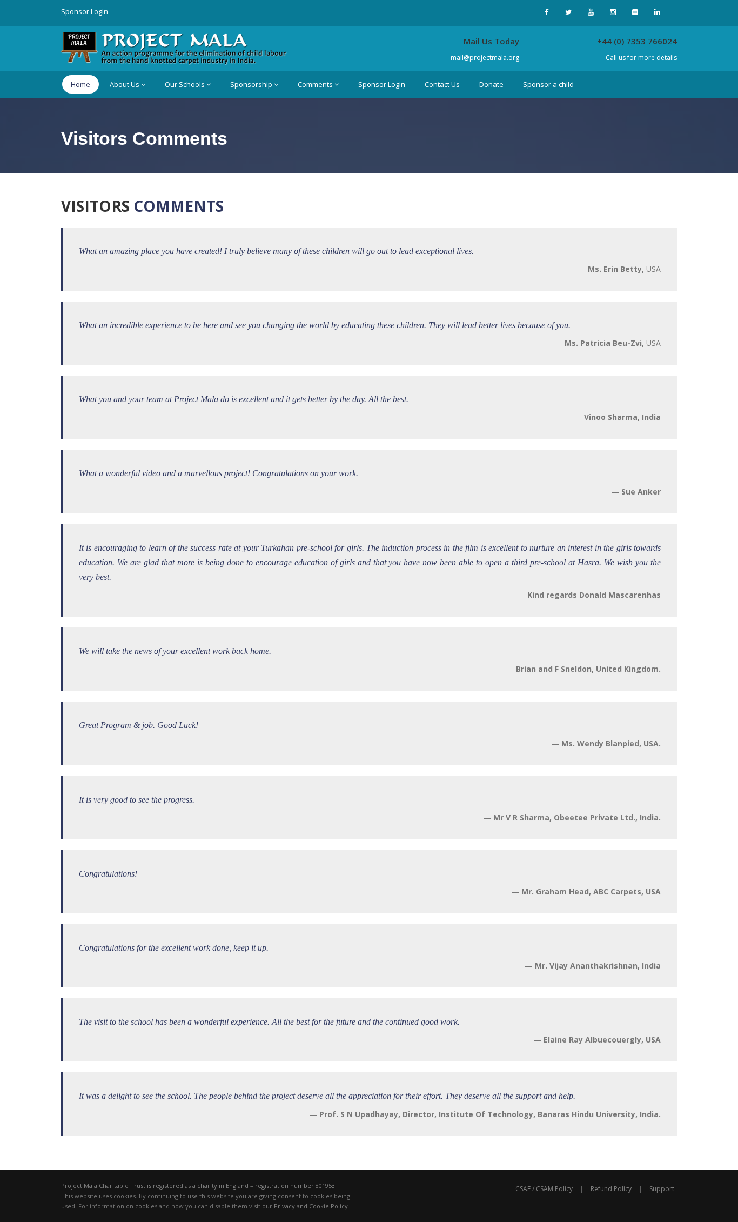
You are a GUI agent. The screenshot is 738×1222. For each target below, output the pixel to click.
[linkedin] (657, 12)
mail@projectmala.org (485, 57)
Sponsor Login (84, 11)
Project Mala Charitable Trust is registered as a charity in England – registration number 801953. (199, 1185)
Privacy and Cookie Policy (311, 1206)
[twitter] (568, 12)
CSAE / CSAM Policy (544, 1188)
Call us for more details (641, 57)
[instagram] (613, 12)
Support (661, 1188)
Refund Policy (611, 1188)
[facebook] (546, 12)
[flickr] (635, 12)
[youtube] (590, 12)
